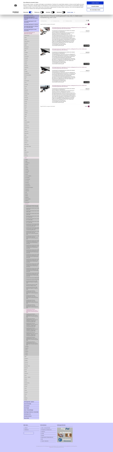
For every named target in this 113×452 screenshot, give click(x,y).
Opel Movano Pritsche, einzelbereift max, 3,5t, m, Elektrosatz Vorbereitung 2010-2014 (32, 292)
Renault (26, 367)
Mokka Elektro (28, 199)
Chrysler (26, 58)
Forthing (26, 84)
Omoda (26, 155)
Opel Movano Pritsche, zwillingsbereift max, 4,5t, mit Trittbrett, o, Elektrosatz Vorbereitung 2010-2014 (32, 329)
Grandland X (27, 185)
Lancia (26, 123)
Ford (25, 82)
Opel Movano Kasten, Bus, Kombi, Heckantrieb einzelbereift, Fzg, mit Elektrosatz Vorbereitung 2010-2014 (32, 261)
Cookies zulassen (95, 2)
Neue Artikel (26, 418)
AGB (42, 439)
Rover (26, 369)
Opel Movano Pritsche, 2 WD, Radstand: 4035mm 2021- (31, 285)
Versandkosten (87, 53)
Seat (26, 375)
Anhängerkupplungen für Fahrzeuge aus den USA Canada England (31, 18)
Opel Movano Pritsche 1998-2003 (32, 277)
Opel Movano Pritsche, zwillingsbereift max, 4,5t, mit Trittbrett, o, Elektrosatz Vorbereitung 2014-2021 (32, 334)
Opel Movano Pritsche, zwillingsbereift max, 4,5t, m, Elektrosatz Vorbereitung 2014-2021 (32, 316)
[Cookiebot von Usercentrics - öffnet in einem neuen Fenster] (15, 12)
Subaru (26, 384)
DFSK (26, 69)
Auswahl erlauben (95, 6)
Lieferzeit (25, 427)
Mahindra (26, 133)
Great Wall (27, 93)
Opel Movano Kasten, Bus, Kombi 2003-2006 (32, 211)
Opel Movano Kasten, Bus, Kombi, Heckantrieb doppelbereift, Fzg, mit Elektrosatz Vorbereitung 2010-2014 (32, 242)
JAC (25, 108)
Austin (26, 39)
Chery (26, 54)
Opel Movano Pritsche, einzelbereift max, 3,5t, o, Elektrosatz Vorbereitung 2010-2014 (32, 302)
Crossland (27, 177)
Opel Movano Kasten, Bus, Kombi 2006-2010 (32, 214)
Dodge (26, 71)
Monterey (27, 202)
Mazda (26, 142)
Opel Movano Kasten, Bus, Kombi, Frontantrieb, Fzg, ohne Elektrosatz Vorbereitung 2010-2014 (32, 233)
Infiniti (26, 101)
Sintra (26, 349)
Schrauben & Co (27, 414)
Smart (26, 381)
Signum (26, 348)
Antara (26, 164)
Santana (26, 373)
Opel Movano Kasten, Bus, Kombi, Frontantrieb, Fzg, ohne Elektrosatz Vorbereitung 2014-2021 (32, 237)
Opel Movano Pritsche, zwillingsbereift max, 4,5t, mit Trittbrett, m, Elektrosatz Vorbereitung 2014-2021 (32, 325)
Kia (25, 118)
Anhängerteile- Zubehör (29, 401)
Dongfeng (27, 73)
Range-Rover (27, 366)
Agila (26, 161)
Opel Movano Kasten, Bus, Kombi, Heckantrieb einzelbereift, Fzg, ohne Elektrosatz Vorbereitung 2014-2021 (32, 275)
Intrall (26, 103)
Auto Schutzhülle (27, 403)
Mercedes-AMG (28, 146)
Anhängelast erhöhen (28, 15)
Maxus (26, 139)
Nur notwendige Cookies (95, 9)
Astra (26, 166)
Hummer (26, 97)
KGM (25, 116)
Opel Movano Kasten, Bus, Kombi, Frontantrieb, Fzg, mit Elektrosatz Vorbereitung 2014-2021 (32, 228)
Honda (26, 95)
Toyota (26, 392)
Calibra (26, 167)
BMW (26, 45)
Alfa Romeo (27, 35)
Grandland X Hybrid (29, 187)
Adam (26, 159)
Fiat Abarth (27, 80)
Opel (26, 157)
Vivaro (26, 353)
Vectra (26, 351)
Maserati (26, 137)
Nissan (26, 154)
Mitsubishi (27, 152)
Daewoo (26, 65)
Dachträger (26, 407)
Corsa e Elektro (28, 176)
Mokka (26, 195)
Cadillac (26, 52)
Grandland (27, 184)
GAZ (25, 88)
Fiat (25, 78)
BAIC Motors (27, 41)
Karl (26, 192)
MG (25, 148)
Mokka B (26, 197)
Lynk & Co (26, 131)
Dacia (26, 63)
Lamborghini (27, 122)
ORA (25, 356)
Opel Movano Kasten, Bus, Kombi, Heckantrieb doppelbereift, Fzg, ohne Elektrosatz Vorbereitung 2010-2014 (32, 251)
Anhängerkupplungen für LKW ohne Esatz (30, 22)
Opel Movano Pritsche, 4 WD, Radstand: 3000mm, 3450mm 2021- (32, 288)
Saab (26, 371)
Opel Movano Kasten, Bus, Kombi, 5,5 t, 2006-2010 (32, 222)
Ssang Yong (27, 382)
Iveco (26, 107)
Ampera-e (27, 162)
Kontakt (42, 433)
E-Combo (27, 180)
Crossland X (27, 179)
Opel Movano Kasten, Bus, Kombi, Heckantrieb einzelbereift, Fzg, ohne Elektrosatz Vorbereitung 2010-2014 (32, 270)
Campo (26, 169)
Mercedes (27, 144)
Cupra (26, 61)
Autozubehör (26, 405)
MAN (25, 135)
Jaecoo (26, 110)
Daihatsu (26, 67)
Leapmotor (27, 127)
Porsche (26, 364)
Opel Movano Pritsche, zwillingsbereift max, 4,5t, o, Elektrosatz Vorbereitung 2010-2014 (32, 339)
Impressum (43, 431)
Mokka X (26, 200)
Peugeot (26, 358)
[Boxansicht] (86, 21)
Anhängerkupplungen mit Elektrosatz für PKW (29, 33)
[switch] (42, 12)
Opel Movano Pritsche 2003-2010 (32, 279)
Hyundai (26, 99)
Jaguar (26, 112)
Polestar (26, 362)
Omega (26, 346)
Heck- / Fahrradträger (28, 410)
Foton (26, 86)
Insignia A (27, 189)
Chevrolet (27, 56)
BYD (25, 50)
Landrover (27, 125)
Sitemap (42, 435)
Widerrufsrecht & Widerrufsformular (47, 437)
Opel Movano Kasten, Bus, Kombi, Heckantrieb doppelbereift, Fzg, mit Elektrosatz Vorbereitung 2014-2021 (32, 247)
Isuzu (26, 105)
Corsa (26, 174)
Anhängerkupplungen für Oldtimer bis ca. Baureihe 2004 (31, 27)
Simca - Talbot (27, 377)
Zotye (26, 399)
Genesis (26, 90)
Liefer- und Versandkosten (45, 427)
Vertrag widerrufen (29, 433)
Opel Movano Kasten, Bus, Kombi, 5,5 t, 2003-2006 (32, 219)
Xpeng (26, 397)
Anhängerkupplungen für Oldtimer (31, 24)
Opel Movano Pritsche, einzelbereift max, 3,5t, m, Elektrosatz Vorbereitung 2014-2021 (32, 297)
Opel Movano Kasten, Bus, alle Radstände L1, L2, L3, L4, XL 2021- (32, 206)
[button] (46, 21)
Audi (25, 37)
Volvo (26, 394)
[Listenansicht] (88, 21)
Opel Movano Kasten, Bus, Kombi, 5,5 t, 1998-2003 (32, 217)
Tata (26, 388)
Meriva (26, 194)
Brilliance (26, 48)
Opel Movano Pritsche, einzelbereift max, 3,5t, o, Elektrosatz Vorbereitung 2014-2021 (32, 306)
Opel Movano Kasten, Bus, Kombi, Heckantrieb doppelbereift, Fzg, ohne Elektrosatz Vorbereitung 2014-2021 (32, 256)
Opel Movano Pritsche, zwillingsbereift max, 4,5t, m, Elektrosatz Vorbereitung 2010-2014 (32, 311)
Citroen (26, 60)
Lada (26, 120)
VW (25, 396)
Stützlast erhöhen (28, 416)
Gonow (26, 92)
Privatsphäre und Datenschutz (46, 429)
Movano (27, 203)
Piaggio (26, 360)
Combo (26, 172)
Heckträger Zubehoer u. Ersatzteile (31, 412)
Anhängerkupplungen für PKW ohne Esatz (30, 30)
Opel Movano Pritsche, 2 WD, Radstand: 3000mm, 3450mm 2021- (32, 282)
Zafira (26, 354)
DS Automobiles (28, 75)
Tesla (26, 390)
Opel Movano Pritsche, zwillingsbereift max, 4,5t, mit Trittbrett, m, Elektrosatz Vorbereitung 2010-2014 (32, 320)
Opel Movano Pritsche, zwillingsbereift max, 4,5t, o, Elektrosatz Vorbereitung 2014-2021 (32, 343)
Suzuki (26, 386)
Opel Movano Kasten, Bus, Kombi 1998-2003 (32, 209)
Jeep (26, 114)
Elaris (26, 77)
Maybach (26, 140)
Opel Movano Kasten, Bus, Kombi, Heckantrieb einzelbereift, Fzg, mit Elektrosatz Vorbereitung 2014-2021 (32, 265)
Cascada (27, 171)
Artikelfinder (26, 429)
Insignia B (27, 190)
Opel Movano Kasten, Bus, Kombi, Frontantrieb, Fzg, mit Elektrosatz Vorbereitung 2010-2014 (32, 225)
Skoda (26, 379)
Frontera (27, 182)
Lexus (26, 129)
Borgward (27, 46)
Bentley (26, 43)
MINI (25, 150)
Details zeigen (70, 12)
